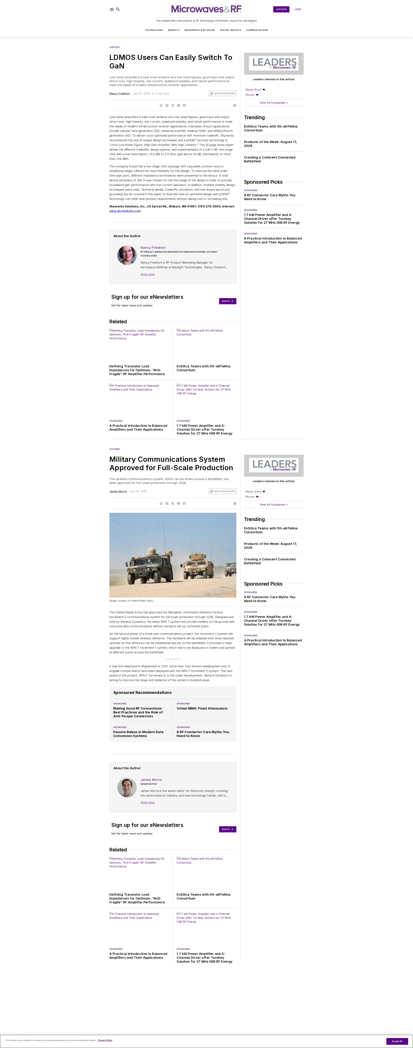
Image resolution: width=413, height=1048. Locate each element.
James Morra (118, 491)
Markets (173, 30)
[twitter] (172, 105)
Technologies (154, 30)
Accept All (397, 1041)
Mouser (250, 94)
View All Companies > (274, 102)
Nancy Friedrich (119, 93)
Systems (114, 449)
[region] (206, 1041)
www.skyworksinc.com (125, 211)
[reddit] (178, 105)
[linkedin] (167, 105)
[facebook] (161, 105)
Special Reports (230, 30)
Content (114, 47)
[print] (234, 105)
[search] (118, 9)
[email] (184, 105)
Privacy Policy (105, 1040)
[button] (111, 9)
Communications (257, 30)
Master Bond (253, 89)
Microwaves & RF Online (200, 30)
